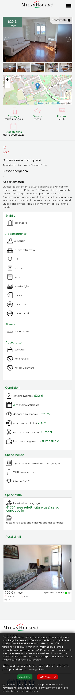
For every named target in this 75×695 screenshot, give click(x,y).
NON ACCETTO (47, 677)
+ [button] (7, 79)
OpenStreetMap (54, 103)
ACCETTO (24, 677)
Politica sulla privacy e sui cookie (21, 659)
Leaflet (41, 103)
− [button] (7, 85)
